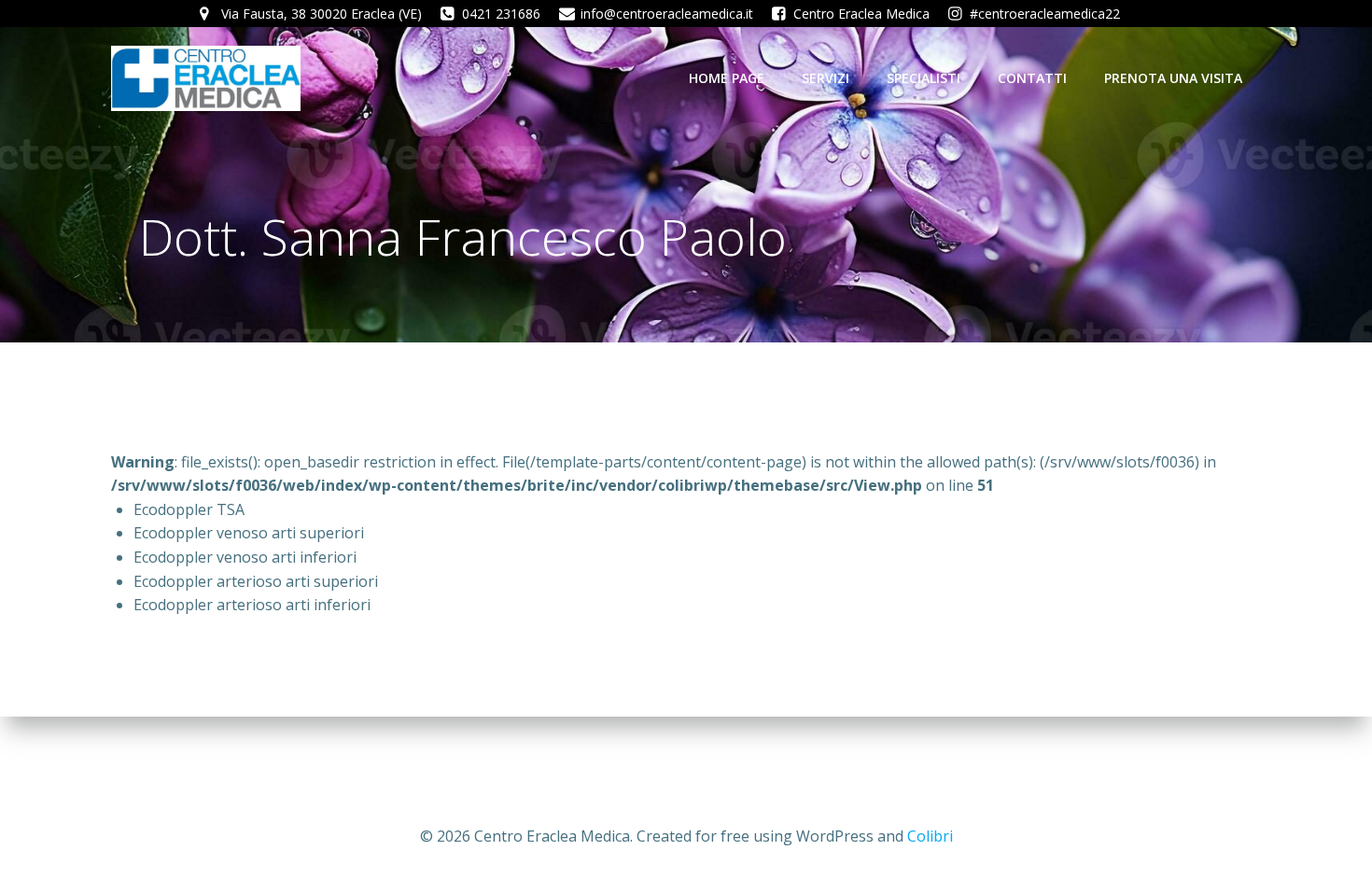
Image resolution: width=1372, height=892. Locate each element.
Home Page (726, 78)
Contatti (1032, 78)
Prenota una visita (1173, 78)
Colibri (930, 836)
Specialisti (923, 78)
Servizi (825, 78)
